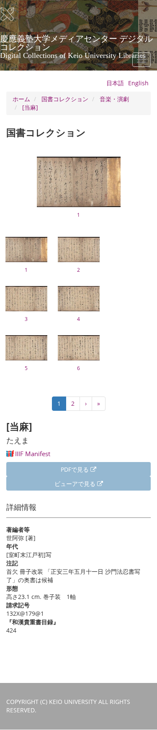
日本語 (115, 83)
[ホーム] (12, 14)
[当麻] (30, 107)
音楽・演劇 (114, 99)
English (138, 83)
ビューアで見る (75, 484)
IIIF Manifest (32, 453)
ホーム (21, 99)
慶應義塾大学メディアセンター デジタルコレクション (76, 41)
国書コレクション (64, 99)
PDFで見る (75, 469)
